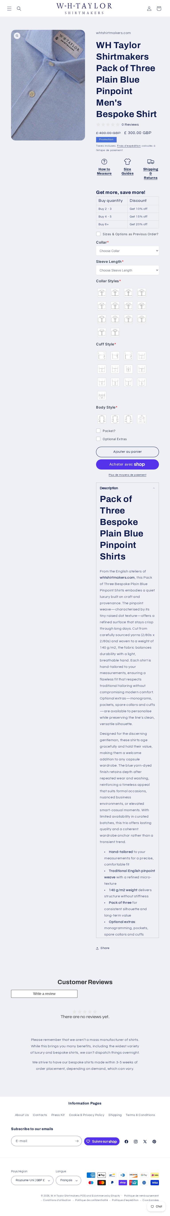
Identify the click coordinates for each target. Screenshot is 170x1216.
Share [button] (105, 948)
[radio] (102, 292)
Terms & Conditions (140, 1115)
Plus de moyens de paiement (127, 475)
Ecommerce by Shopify (106, 1196)
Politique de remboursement (141, 1196)
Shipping (115, 1115)
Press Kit (58, 1115)
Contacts (40, 1115)
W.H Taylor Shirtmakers (65, 1196)
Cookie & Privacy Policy (86, 1115)
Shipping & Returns (150, 173)
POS (83, 1196)
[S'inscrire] (77, 1141)
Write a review (44, 994)
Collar (105, 242)
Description (109, 488)
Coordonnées (151, 1200)
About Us (22, 1115)
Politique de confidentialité (91, 1200)
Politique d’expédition (125, 1200)
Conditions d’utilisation (57, 1200)
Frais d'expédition (129, 145)
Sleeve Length (110, 261)
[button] (9, 8)
